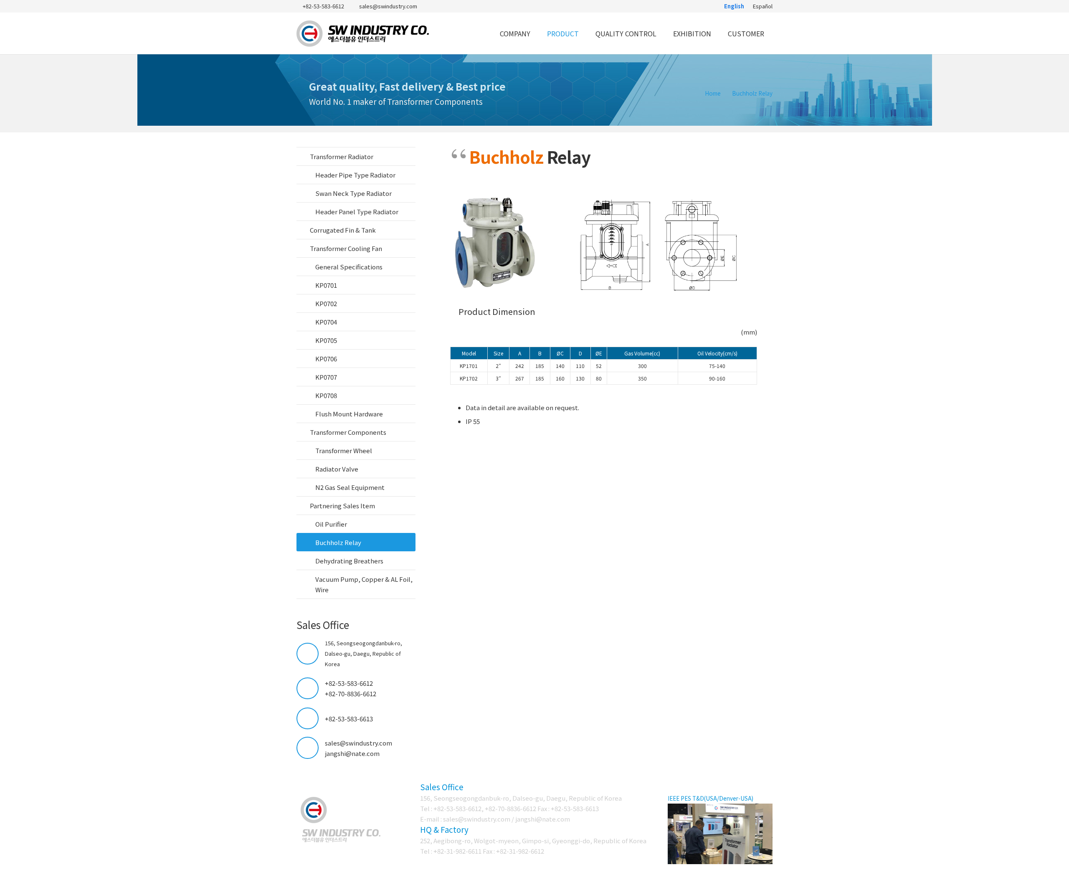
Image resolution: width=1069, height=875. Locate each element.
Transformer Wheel (343, 450)
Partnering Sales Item (342, 505)
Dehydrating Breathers (349, 560)
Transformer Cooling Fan (346, 248)
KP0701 (326, 285)
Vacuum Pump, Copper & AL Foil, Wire (364, 584)
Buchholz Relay (338, 542)
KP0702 (326, 303)
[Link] (363, 34)
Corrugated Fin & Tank (343, 230)
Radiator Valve (336, 468)
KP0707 (326, 377)
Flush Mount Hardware (349, 413)
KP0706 (326, 358)
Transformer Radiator (341, 156)
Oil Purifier (331, 524)
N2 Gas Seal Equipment (350, 487)
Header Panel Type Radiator (356, 211)
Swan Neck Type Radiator (353, 193)
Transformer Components (348, 432)
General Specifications (349, 266)
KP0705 (326, 340)
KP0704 (326, 321)
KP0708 (326, 395)
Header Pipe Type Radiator (355, 174)
